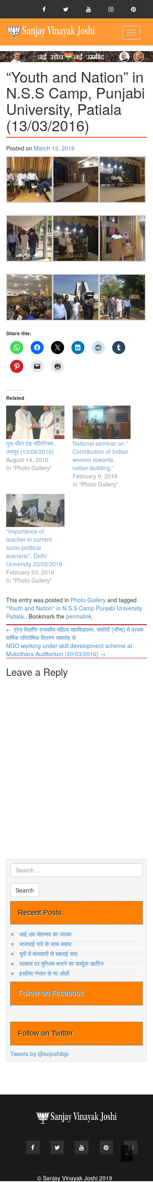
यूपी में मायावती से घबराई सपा (48, 953)
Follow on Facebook (51, 993)
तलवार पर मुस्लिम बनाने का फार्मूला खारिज (61, 963)
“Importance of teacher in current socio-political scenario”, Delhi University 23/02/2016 (34, 547)
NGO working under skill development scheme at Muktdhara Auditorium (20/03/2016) (69, 649)
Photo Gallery (88, 600)
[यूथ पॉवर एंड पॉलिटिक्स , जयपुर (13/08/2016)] (35, 422)
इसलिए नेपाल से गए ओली (44, 973)
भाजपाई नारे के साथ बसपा (45, 944)
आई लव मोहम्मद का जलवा (45, 934)
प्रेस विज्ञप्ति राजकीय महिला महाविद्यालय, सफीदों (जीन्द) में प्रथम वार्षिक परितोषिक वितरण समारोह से (74, 633)
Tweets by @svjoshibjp (39, 1054)
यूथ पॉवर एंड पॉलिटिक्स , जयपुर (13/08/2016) (31, 447)
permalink (78, 616)
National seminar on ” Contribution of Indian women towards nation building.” (100, 455)
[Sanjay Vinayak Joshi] (51, 31)
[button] (29, 179)
